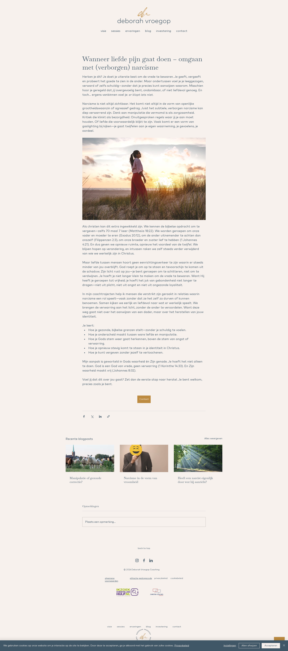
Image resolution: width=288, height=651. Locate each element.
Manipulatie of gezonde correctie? (85, 480)
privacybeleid (161, 578)
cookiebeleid (176, 578)
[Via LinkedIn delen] (100, 416)
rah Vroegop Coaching (148, 570)
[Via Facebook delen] (84, 416)
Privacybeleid (181, 645)
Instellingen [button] (230, 645)
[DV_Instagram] (137, 560)
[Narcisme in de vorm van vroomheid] (144, 458)
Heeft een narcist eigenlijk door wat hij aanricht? (195, 480)
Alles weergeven (213, 438)
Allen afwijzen (249, 645)
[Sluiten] (284, 645)
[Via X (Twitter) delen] (92, 416)
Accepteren (270, 645)
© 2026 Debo (130, 570)
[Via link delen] (108, 416)
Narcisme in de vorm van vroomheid (140, 480)
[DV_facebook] (144, 560)
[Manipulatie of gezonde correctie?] (90, 458)
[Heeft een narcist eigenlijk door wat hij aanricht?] (198, 458)
